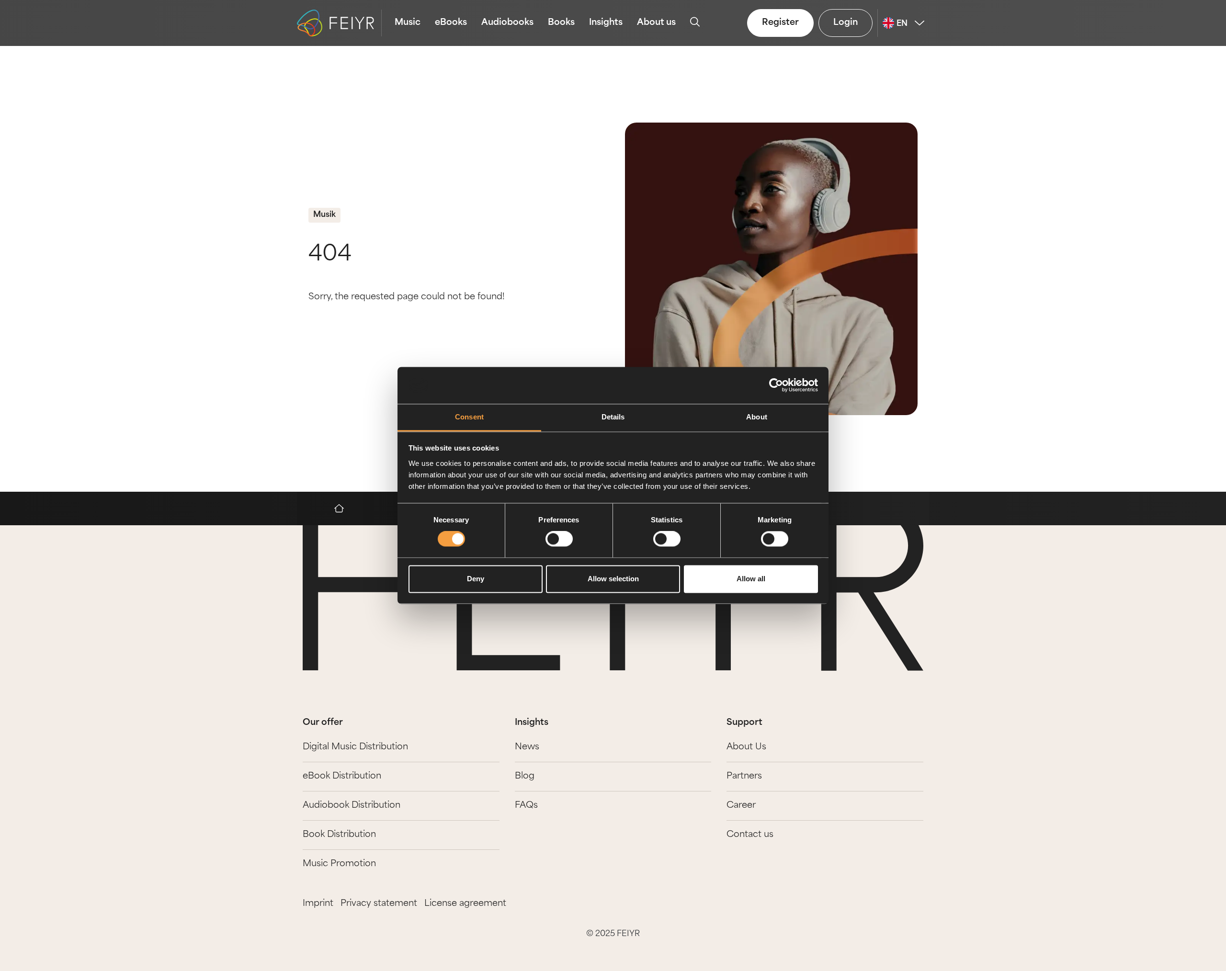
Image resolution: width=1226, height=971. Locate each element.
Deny (475, 579)
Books (561, 23)
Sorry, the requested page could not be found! (406, 297)
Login (845, 23)
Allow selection (613, 579)
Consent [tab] (469, 417)
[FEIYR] (343, 508)
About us (656, 23)
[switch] (559, 539)
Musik (324, 215)
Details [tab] (613, 417)
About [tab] (756, 417)
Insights (606, 23)
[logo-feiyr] (339, 23)
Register (780, 23)
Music (407, 23)
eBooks (451, 23)
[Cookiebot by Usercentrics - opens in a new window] (776, 385)
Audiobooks (507, 23)
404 (330, 255)
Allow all (751, 579)
